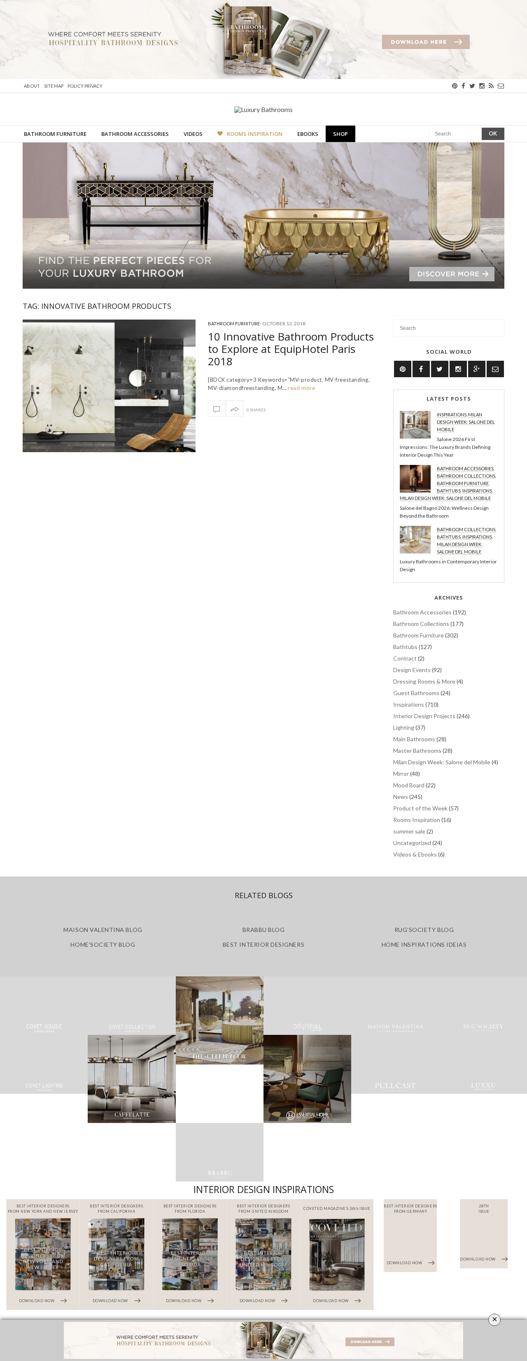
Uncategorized (412, 842)
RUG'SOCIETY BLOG (424, 929)
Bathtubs (449, 490)
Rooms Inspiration (254, 134)
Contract (405, 658)
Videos (193, 134)
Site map (53, 86)
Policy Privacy (85, 86)
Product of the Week (420, 808)
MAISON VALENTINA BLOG (102, 929)
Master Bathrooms (417, 750)
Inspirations (451, 414)
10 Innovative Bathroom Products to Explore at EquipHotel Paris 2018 (291, 349)
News (400, 796)
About (32, 86)
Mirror (401, 773)
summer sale (409, 831)
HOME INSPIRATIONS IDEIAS (424, 944)
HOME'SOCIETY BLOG (102, 944)
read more (301, 388)
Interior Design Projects (424, 715)
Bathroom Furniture (55, 134)
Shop (340, 134)
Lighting (403, 727)
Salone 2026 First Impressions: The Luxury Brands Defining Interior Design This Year (445, 447)
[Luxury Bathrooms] (263, 109)
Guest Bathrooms (416, 692)
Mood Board (408, 785)
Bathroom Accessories (135, 134)
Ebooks (307, 134)
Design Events (412, 669)
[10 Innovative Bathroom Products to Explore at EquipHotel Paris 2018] (109, 386)
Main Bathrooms (414, 738)
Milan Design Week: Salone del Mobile (466, 422)
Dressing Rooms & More (424, 681)
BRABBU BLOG (264, 929)
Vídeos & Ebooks (415, 854)
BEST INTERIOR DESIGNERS (263, 944)
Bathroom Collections (466, 476)
